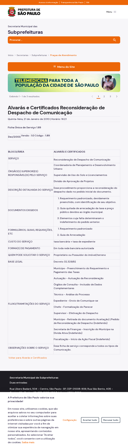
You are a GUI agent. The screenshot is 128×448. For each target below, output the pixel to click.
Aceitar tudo (90, 420)
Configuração (70, 420)
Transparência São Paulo (72, 2)
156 (87, 2)
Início (10, 55)
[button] (117, 96)
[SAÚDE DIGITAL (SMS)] (64, 82)
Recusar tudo (110, 420)
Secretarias (22, 55)
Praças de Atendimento (63, 55)
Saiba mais (28, 442)
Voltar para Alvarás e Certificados (27, 357)
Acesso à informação (48, 2)
